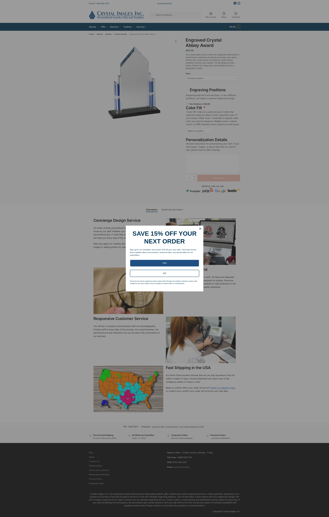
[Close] (200, 229)
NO (164, 273)
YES (164, 263)
